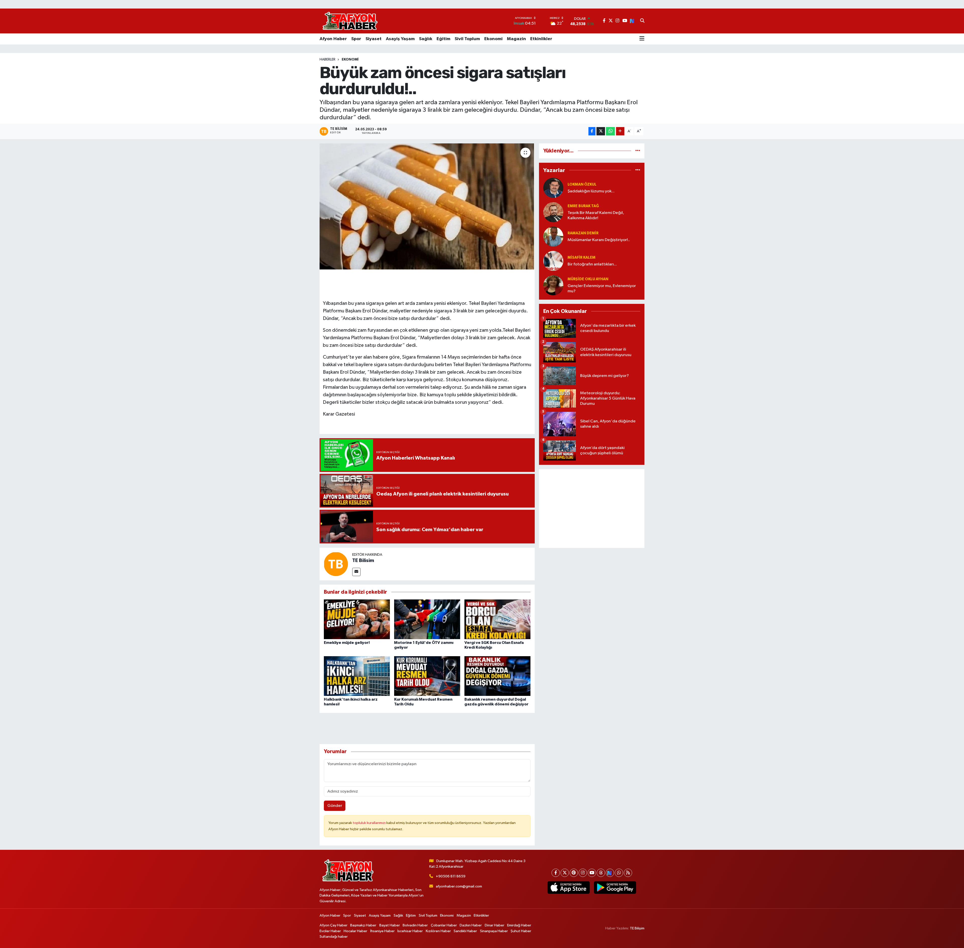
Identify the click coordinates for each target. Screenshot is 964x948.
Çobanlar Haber (444, 925)
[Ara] (642, 21)
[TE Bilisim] (336, 564)
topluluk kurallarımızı (369, 823)
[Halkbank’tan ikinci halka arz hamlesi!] (357, 676)
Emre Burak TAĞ (583, 206)
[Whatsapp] (619, 873)
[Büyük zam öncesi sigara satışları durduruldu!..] (427, 206)
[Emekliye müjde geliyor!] (357, 619)
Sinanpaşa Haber (494, 931)
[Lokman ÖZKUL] (553, 188)
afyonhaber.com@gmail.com (459, 886)
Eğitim (443, 39)
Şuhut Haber (521, 931)
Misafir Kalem (581, 257)
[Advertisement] (591, 508)
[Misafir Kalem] (553, 261)
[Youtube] (592, 873)
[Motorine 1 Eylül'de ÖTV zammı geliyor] (427, 619)
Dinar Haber (494, 925)
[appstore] (568, 887)
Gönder (334, 806)
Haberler (327, 59)
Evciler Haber (330, 931)
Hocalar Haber (355, 931)
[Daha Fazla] (620, 131)
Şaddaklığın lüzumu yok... (591, 191)
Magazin (516, 39)
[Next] (610, 873)
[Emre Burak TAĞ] (553, 212)
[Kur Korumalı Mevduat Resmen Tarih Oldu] (427, 676)
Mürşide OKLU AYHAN (588, 279)
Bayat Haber (389, 925)
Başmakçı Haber (363, 925)
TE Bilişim (637, 928)
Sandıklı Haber (465, 931)
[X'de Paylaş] (600, 131)
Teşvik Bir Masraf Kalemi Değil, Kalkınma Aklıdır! (596, 215)
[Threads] (601, 873)
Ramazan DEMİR (583, 233)
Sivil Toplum (467, 39)
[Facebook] (556, 873)
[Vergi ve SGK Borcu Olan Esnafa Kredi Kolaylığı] (497, 619)
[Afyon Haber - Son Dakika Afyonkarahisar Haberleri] (350, 21)
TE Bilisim (363, 560)
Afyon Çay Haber (333, 925)
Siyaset (374, 39)
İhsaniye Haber (382, 931)
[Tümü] (637, 151)
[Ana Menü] (641, 38)
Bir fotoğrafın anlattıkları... (592, 264)
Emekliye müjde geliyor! (347, 643)
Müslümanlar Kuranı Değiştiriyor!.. (599, 240)
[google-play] (615, 887)
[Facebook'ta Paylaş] (591, 131)
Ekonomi (493, 39)
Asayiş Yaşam (400, 39)
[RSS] (628, 873)
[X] (565, 873)
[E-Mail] (356, 572)
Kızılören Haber (438, 931)
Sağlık (425, 39)
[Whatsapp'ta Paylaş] (610, 131)
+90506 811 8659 (450, 876)
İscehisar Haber (410, 931)
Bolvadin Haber (415, 925)
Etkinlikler (541, 39)
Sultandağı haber (334, 936)
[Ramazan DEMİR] (553, 236)
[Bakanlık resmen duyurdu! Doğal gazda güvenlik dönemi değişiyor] (497, 676)
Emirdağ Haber (519, 925)
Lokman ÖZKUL (582, 184)
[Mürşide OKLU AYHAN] (553, 285)
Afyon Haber (333, 39)
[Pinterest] (574, 873)
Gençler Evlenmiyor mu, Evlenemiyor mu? (602, 288)
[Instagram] (583, 873)
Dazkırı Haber (471, 925)
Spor (356, 39)
